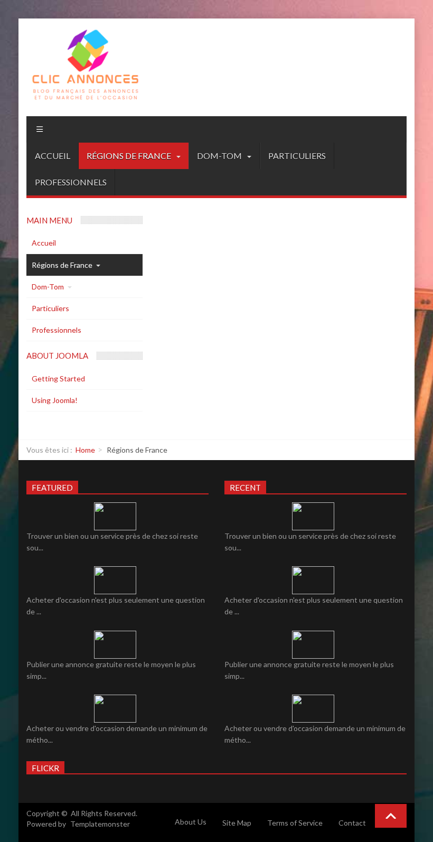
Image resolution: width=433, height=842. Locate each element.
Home (85, 449)
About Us (190, 821)
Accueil (52, 156)
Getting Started (58, 378)
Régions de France (130, 156)
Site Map (236, 822)
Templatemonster (100, 823)
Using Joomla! (55, 400)
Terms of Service (295, 822)
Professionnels (71, 182)
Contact (352, 822)
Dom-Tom (220, 156)
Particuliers (297, 156)
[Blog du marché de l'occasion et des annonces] (84, 67)
